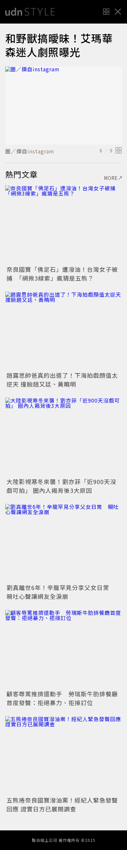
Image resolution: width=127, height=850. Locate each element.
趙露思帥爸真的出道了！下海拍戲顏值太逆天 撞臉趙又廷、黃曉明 (62, 379)
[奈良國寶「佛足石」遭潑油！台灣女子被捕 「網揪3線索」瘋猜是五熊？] (63, 224)
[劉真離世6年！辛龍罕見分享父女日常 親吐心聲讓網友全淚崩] (63, 543)
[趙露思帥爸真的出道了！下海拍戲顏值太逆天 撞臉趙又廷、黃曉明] (63, 331)
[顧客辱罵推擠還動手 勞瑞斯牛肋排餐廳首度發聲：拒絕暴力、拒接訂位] (63, 649)
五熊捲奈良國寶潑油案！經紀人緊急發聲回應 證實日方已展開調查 (62, 804)
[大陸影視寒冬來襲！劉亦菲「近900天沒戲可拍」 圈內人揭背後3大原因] (63, 437)
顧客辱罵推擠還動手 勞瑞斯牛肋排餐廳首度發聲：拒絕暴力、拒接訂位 (62, 698)
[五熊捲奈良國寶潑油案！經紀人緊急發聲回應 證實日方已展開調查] (63, 755)
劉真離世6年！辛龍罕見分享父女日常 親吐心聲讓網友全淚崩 (61, 591)
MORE (111, 178)
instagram (40, 151)
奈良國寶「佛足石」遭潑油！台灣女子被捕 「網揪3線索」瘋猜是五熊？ (62, 273)
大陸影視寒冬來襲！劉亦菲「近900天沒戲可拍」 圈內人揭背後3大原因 (61, 485)
